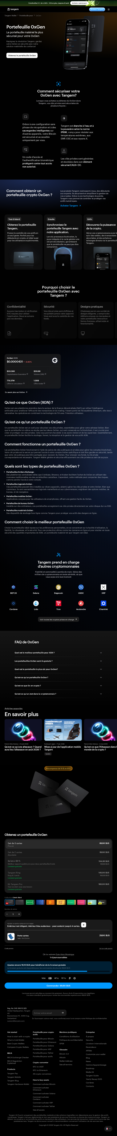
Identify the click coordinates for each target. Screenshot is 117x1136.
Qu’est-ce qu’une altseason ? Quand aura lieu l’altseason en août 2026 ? (23, 748)
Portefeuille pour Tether (43, 1053)
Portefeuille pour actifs (43, 1056)
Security (89, 1040)
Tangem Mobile (14, 1077)
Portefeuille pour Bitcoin (43, 1038)
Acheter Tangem (97, 9)
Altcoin (62, 1057)
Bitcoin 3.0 (64, 1053)
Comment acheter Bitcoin (44, 1084)
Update (48, 754)
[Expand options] (108, 1128)
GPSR (61, 1043)
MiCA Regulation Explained (14, 1062)
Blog (88, 1057)
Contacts (90, 1086)
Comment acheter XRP (43, 1102)
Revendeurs (91, 1047)
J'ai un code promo (105, 948)
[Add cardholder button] (83, 924)
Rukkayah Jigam (49, 744)
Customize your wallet (95, 1054)
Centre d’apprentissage (96, 1064)
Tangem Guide (92, 1075)
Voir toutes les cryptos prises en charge (57, 619)
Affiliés (89, 1050)
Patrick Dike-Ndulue (11, 744)
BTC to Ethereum (40, 1070)
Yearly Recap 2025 (94, 1079)
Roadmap (90, 1068)
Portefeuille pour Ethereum (44, 1042)
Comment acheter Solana (44, 1093)
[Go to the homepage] (13, 9)
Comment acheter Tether (44, 1106)
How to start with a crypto (18, 1036)
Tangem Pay (12, 1073)
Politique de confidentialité (96, 1018)
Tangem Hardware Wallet (18, 1084)
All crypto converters (42, 1073)
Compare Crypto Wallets (18, 1047)
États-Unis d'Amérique (65, 954)
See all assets (39, 1110)
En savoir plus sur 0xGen (15, 392)
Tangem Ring (13, 1080)
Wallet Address (65, 1061)
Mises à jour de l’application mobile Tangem (62, 748)
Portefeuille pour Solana (43, 1045)
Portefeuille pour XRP (42, 1049)
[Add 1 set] (19, 914)
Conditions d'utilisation (69, 1036)
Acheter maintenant (79, 3)
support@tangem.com (16, 1020)
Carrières (90, 1082)
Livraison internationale (96, 1043)
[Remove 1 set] (7, 914)
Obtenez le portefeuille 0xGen (22, 55)
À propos (90, 1036)
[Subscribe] (63, 1012)
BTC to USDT (38, 1066)
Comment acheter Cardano (41, 1098)
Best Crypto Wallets (15, 1043)
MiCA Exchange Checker (18, 1057)
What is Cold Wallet (15, 1040)
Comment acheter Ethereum (41, 1088)
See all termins (65, 1064)
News (88, 1061)
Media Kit (90, 1072)
